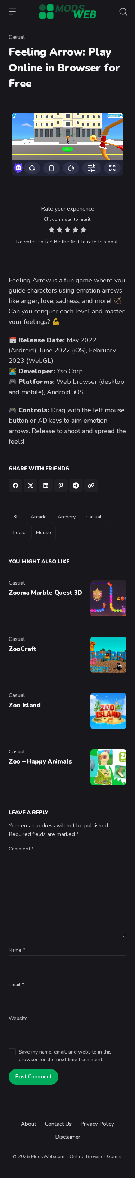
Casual (17, 37)
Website (18, 1018)
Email (16, 984)
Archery (67, 516)
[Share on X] (30, 485)
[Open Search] (123, 11)
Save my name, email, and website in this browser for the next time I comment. (65, 1056)
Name (17, 950)
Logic (19, 532)
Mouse (43, 532)
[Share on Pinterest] (61, 485)
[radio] (52, 230)
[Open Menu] (12, 11)
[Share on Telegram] (76, 485)
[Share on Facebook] (15, 485)
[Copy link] (91, 485)
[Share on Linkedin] (46, 485)
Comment (21, 848)
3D (16, 516)
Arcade (39, 516)
